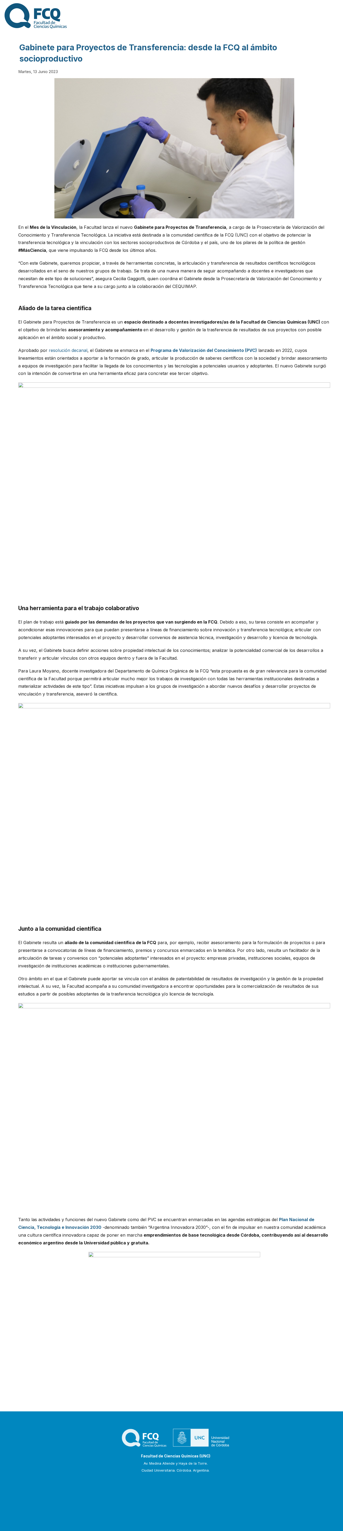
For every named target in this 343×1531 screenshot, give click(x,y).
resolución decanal (68, 350)
